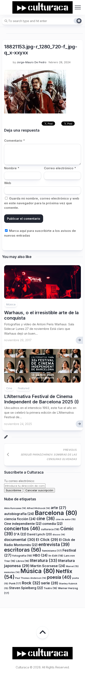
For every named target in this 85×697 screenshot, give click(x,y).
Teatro (50, 588)
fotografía (22, 555)
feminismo (52, 550)
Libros (22, 561)
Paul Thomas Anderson (30, 578)
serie (49, 583)
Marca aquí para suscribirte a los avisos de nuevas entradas (40, 233)
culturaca (50, 529)
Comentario (14, 140)
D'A (20, 534)
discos (59, 534)
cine (46, 518)
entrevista (54, 544)
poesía (59, 577)
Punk (15, 583)
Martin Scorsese (47, 566)
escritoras (22, 549)
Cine (9, 388)
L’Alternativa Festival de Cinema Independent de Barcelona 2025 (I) (41, 399)
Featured (23, 388)
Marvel (72, 566)
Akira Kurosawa (15, 508)
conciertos (22, 528)
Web (7, 183)
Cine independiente (22, 524)
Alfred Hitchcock (38, 508)
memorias (12, 572)
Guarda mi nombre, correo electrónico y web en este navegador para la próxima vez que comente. (41, 203)
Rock (31, 582)
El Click (47, 539)
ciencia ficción (20, 519)
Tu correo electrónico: (19, 481)
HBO (40, 555)
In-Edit (55, 555)
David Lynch (39, 534)
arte (58, 508)
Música (10, 304)
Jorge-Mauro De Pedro (31, 62)
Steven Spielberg (26, 588)
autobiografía (19, 514)
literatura (43, 560)
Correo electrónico (60, 168)
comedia (52, 524)
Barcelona (56, 512)
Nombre (11, 168)
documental (19, 539)
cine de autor (66, 519)
